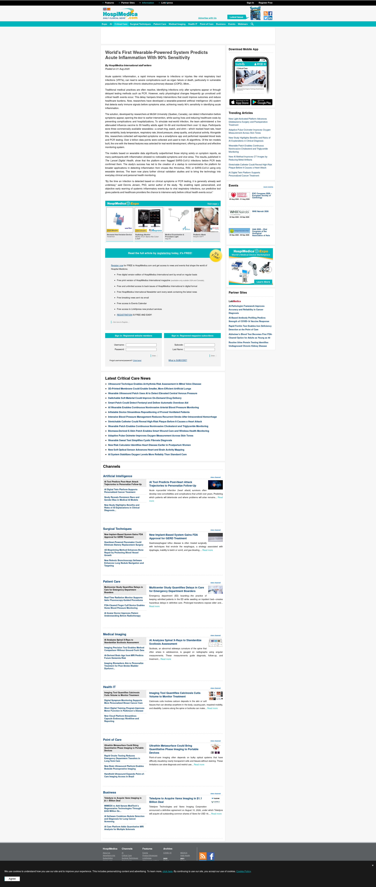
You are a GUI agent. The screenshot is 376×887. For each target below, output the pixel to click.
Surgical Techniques (140, 24)
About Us (106, 852)
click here (168, 871)
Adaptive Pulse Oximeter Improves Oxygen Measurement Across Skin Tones (250, 131)
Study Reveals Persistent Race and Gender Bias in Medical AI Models (121, 498)
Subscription (108, 858)
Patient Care (159, 24)
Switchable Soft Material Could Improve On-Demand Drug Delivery (145, 398)
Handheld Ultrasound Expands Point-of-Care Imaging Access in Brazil (124, 775)
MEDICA (183, 852)
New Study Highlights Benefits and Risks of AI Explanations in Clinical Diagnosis (249, 139)
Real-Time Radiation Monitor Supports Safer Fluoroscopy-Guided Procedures (123, 599)
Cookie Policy (243, 871)
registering (164, 253)
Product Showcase (149, 855)
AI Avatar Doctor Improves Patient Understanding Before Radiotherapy (122, 614)
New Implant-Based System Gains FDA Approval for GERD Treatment (123, 535)
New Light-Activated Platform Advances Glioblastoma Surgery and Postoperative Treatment (248, 121)
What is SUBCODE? (177, 360)
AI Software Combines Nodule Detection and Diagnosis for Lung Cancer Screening (124, 819)
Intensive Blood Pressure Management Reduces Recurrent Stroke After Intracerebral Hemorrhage (162, 416)
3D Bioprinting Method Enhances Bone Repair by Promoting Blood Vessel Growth (123, 552)
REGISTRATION (124, 314)
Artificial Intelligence (117, 476)
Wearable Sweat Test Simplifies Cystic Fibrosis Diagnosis (140, 440)
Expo (104, 24)
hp (177, 2)
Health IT (192, 24)
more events (268, 187)
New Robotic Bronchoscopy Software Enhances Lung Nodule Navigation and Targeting (124, 563)
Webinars (243, 24)
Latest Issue (236, 17)
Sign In (250, 2)
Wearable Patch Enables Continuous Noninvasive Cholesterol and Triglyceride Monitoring (248, 148)
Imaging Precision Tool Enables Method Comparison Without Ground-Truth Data (124, 649)
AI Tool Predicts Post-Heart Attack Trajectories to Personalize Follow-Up (123, 483)
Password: (119, 349)
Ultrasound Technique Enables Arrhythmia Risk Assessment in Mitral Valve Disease (154, 383)
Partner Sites (128, 2)
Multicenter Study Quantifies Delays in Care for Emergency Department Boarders (123, 590)
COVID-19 (167, 852)
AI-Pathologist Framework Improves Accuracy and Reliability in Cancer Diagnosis (247, 309)
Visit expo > (213, 203)
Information (148, 2)
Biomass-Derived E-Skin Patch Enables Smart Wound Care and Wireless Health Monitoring (158, 430)
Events (231, 24)
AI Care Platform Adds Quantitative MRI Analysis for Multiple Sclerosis (124, 828)
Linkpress (167, 2)
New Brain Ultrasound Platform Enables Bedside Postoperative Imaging (124, 767)
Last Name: (178, 349)
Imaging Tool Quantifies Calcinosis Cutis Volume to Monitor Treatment (122, 694)
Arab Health (185, 855)
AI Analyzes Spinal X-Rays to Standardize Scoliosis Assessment (121, 641)
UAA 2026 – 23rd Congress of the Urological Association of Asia (261, 232)
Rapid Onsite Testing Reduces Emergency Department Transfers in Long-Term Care (122, 758)
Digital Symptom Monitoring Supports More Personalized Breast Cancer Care (123, 701)
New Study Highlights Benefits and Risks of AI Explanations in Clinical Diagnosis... (122, 507)
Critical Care (121, 24)
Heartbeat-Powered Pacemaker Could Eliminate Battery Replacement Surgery (123, 543)
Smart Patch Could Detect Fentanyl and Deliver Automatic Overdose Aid (148, 402)
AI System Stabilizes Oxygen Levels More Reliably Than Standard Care (147, 454)
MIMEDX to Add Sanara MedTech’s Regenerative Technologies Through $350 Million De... (122, 808)
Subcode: (178, 344)
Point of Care (206, 24)
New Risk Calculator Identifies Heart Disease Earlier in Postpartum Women (149, 445)
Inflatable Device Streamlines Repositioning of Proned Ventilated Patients (149, 412)
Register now (117, 265)
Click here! (137, 360)
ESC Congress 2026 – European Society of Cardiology (262, 195)
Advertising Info (109, 855)
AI (111, 24)
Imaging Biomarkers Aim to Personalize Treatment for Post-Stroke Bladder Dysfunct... (123, 666)
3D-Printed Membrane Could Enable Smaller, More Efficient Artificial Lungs (149, 388)
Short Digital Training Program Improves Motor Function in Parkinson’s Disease (124, 709)
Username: (119, 344)
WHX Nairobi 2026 (260, 211)
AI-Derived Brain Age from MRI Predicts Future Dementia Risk (123, 656)
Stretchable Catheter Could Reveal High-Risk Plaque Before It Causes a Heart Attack (250, 166)
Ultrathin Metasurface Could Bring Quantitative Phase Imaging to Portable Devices (124, 748)
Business (221, 24)
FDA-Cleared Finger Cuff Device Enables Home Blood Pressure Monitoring (124, 606)
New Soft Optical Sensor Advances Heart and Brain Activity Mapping (146, 449)
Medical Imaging (177, 24)
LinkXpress (146, 858)
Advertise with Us (207, 18)
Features (109, 2)
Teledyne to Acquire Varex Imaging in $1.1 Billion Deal (123, 799)
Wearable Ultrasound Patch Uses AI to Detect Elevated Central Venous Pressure (152, 393)
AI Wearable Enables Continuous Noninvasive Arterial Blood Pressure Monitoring (153, 407)
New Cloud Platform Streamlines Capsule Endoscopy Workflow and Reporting (121, 718)
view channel (215, 477)
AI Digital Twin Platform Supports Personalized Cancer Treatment (244, 174)
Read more (207, 550)
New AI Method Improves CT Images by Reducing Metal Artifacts (248, 158)
